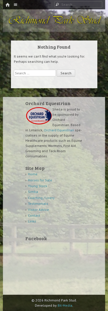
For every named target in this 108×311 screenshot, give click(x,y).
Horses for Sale (40, 180)
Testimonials (38, 203)
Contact (34, 215)
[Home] (7, 5)
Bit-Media (65, 305)
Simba (33, 191)
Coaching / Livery (41, 198)
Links (32, 221)
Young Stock (37, 186)
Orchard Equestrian (59, 130)
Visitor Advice (38, 209)
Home (32, 174)
